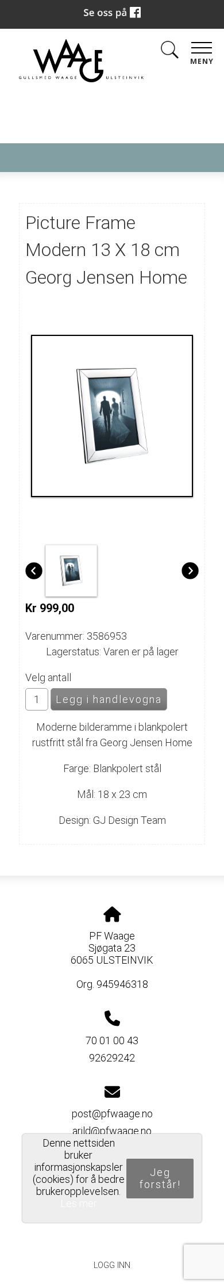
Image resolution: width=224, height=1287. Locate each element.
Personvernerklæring (112, 1239)
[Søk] (169, 52)
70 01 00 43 (112, 1040)
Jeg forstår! (160, 1178)
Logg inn (112, 1265)
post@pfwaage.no (112, 1113)
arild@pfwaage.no (112, 1131)
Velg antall (48, 677)
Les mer (78, 1203)
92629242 (112, 1058)
